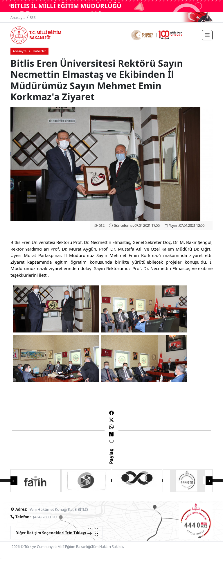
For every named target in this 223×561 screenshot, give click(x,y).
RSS (33, 17)
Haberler (39, 51)
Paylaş (111, 461)
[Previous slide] (16, 480)
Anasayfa (18, 17)
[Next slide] (206, 480)
